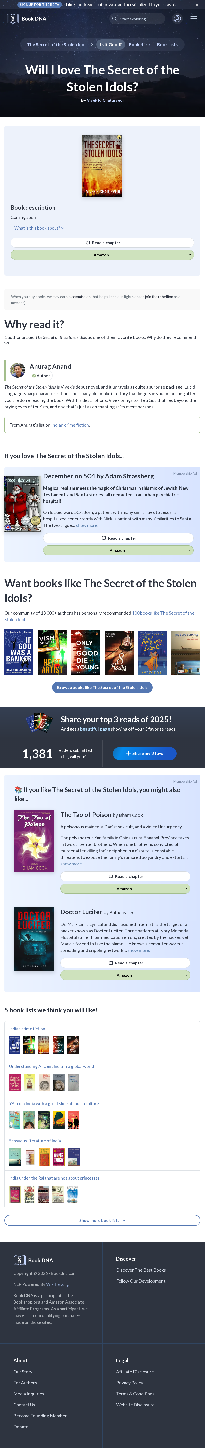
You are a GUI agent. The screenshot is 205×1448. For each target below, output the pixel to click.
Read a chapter (106, 242)
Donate (21, 1426)
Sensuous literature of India (35, 1140)
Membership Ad (185, 473)
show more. (87, 525)
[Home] (30, 18)
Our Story (23, 1371)
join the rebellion (159, 296)
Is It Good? (111, 44)
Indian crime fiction (70, 425)
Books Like (139, 44)
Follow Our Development (141, 1281)
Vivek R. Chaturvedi (105, 100)
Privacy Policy (130, 1382)
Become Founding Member (40, 1415)
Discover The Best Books (141, 1270)
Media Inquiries (29, 1393)
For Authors (25, 1382)
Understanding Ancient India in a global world (51, 1066)
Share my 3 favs (147, 753)
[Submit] (115, 18)
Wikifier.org (57, 1284)
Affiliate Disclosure (135, 1371)
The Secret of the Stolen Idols (57, 44)
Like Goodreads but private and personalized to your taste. (121, 4)
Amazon (101, 254)
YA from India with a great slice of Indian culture (54, 1103)
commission (81, 296)
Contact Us (25, 1404)
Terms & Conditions (135, 1393)
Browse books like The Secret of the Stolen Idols (102, 687)
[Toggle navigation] (194, 18)
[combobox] (137, 18)
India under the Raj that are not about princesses (54, 1178)
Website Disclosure (135, 1404)
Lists (167, 44)
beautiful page (95, 729)
